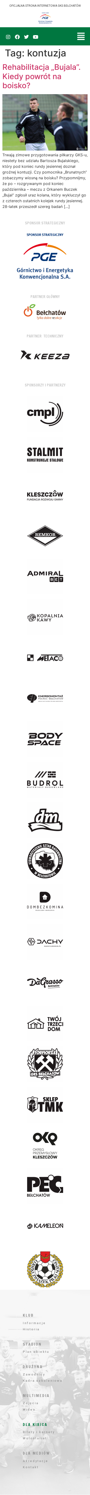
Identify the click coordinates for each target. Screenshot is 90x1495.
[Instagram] (8, 37)
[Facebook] (17, 37)
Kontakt (31, 1467)
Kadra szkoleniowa (42, 1380)
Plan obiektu (36, 1352)
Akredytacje (35, 1461)
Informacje (34, 1323)
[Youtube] (35, 37)
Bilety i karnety (39, 1432)
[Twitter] (26, 37)
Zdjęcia (31, 1403)
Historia (31, 1329)
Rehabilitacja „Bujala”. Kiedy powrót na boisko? (41, 76)
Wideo (29, 1409)
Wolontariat (35, 1438)
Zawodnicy (34, 1374)
